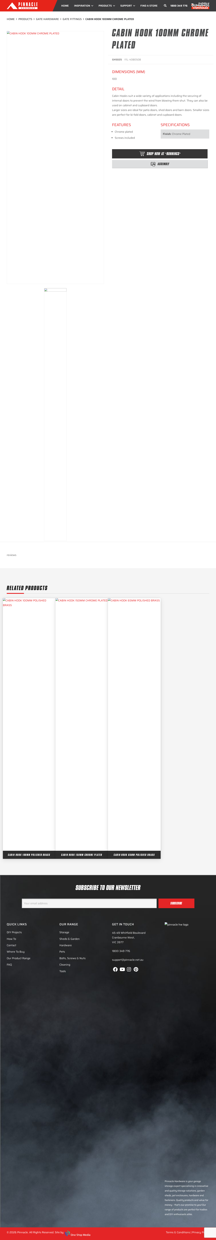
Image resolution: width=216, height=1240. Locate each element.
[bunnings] (200, 5)
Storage (64, 932)
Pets (62, 952)
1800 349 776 (178, 6)
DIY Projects (14, 932)
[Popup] (165, 6)
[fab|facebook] (115, 969)
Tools (62, 971)
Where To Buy (16, 952)
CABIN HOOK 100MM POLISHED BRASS (29, 854)
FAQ (9, 965)
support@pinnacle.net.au (127, 960)
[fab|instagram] (129, 969)
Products (25, 19)
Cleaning (64, 965)
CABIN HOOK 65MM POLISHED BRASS (134, 854)
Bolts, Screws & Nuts (72, 958)
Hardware (65, 945)
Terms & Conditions (178, 1232)
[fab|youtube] (122, 969)
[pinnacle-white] (22, 5)
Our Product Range (18, 958)
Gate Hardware (47, 19)
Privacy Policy (200, 1232)
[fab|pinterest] (135, 969)
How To (11, 939)
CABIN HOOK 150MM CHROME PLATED (81, 854)
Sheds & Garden (69, 939)
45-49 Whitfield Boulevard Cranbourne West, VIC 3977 (128, 937)
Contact (11, 945)
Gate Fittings (72, 19)
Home (11, 19)
